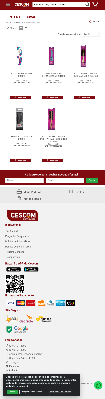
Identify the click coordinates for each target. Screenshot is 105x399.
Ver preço (22, 97)
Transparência (12, 257)
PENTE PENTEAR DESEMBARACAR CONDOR (53, 74)
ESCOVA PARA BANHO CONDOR (21, 74)
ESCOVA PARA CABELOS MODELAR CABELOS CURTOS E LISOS (53, 139)
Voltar (95, 21)
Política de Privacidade (17, 241)
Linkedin (13, 370)
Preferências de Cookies (60, 392)
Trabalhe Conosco (14, 252)
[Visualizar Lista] (25, 28)
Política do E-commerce (18, 246)
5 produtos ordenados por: (70, 34)
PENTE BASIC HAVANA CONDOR (21, 137)
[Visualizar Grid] (21, 28)
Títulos (79, 192)
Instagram (14, 362)
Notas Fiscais (32, 198)
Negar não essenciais (32, 392)
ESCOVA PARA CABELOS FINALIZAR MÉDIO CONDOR (85, 74)
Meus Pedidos (32, 192)
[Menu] (7, 4)
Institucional (11, 231)
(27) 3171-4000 (17, 350)
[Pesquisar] (87, 4)
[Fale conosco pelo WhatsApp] (98, 385)
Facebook (14, 366)
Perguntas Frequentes (17, 236)
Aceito (12, 392)
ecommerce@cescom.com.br (25, 354)
